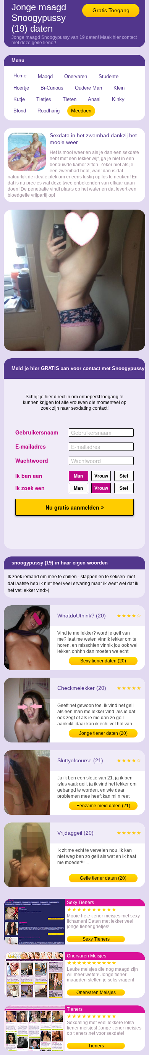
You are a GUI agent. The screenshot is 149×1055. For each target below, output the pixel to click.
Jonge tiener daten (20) (103, 733)
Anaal (94, 99)
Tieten (69, 99)
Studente (108, 76)
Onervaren (75, 76)
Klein (119, 88)
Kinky (118, 99)
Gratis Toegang (111, 10)
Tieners (96, 1046)
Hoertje (21, 88)
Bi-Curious (51, 88)
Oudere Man (88, 88)
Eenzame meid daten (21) (103, 805)
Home (19, 76)
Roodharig (48, 111)
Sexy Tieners (96, 939)
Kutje (19, 99)
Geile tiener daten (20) (103, 878)
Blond (19, 111)
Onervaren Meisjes (96, 992)
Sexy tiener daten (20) (103, 661)
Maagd (45, 76)
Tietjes (43, 99)
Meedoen (81, 111)
